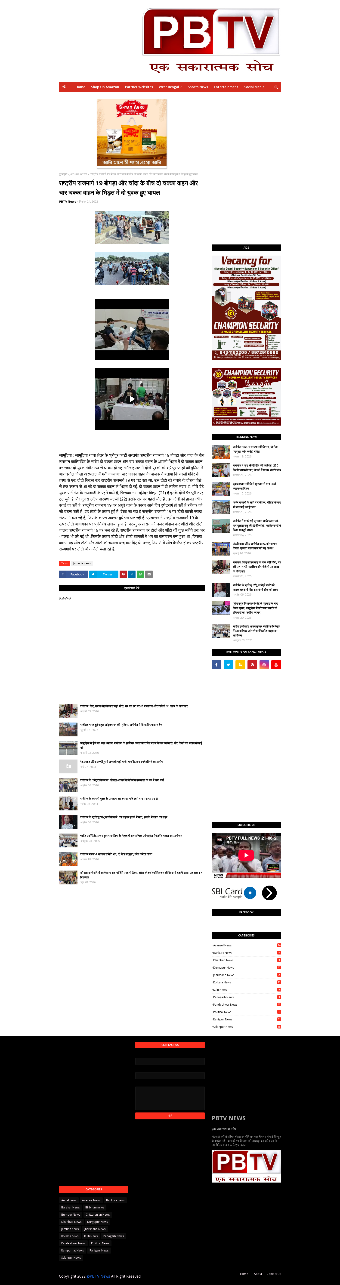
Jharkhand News (246, 975)
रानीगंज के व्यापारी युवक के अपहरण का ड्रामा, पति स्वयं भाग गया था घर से (119, 799)
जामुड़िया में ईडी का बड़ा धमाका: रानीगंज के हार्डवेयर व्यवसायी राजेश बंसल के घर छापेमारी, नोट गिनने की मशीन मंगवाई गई (141, 745)
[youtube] (276, 664)
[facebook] (216, 664)
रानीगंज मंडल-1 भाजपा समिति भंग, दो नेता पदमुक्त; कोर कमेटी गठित (116, 854)
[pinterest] (252, 664)
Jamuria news (78, 174)
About (258, 1274)
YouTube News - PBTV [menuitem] (115, 96)
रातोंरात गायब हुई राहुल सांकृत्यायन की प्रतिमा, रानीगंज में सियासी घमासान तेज (121, 725)
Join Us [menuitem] (236, 96)
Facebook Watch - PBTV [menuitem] (158, 96)
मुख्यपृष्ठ (63, 174)
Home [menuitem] (80, 87)
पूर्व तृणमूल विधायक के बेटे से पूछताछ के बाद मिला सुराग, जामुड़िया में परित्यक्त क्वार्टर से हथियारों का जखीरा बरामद (255, 608)
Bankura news (247, 953)
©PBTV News (98, 1276)
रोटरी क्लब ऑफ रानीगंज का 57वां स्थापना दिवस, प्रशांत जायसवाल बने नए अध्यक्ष (255, 546)
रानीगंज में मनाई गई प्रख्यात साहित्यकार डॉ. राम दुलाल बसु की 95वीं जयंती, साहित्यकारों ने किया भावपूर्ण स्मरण (257, 525)
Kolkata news (247, 982)
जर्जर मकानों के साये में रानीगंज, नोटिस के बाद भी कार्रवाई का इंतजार (257, 504)
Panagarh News (246, 997)
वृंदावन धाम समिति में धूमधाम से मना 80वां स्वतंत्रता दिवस (254, 486)
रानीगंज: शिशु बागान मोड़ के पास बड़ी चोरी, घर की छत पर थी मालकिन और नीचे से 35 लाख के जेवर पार (134, 706)
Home (244, 1274)
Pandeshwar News (247, 1005)
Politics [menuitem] (189, 96)
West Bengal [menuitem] (169, 87)
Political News (246, 1012)
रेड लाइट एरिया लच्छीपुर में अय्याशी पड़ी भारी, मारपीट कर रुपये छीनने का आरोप (121, 762)
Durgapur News (247, 968)
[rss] (240, 664)
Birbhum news (94, 1207)
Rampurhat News (72, 1250)
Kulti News (247, 990)
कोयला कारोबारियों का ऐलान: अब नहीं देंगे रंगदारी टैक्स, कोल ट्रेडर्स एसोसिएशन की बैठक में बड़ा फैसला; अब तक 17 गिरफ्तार (141, 875)
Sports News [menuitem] (198, 87)
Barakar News (70, 1207)
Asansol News (247, 945)
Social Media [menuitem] (254, 87)
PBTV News (67, 201)
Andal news (68, 1200)
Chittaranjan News (98, 1215)
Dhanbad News (246, 960)
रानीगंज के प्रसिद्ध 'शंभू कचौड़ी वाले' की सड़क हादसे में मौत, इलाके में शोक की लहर (123, 817)
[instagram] (264, 664)
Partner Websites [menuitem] (139, 87)
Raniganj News (247, 1019)
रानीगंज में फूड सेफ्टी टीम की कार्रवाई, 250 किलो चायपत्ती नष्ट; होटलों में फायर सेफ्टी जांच (257, 467)
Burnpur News (70, 1215)
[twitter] (228, 664)
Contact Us (274, 1274)
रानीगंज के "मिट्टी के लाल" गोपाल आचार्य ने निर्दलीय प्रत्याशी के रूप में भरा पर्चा (122, 780)
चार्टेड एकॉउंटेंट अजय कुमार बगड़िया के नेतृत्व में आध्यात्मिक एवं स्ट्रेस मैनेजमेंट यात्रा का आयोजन (131, 836)
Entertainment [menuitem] (226, 87)
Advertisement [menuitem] (213, 96)
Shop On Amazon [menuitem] (105, 87)
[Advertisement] (246, 168)
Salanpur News (247, 1027)
